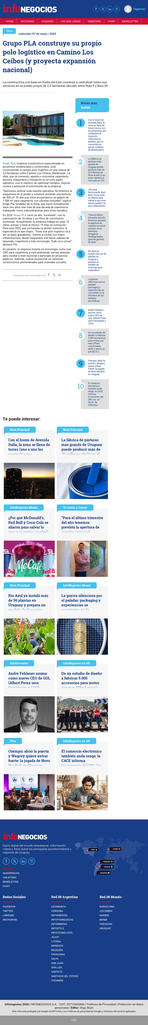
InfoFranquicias (62, 919)
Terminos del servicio (114, 1011)
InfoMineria (59, 924)
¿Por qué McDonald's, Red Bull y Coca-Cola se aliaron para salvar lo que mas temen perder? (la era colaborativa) (97, 197)
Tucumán (57, 980)
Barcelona (107, 906)
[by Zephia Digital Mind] (74, 1020)
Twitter (8, 911)
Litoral (56, 941)
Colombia (106, 911)
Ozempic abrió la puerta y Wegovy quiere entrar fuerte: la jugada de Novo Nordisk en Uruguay (96, 367)
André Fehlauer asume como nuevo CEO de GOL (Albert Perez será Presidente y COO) (97, 317)
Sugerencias (11, 873)
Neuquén (57, 950)
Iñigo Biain (86, 1007)
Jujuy (55, 937)
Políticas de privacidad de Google (84, 1011)
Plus (9, 31)
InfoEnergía (59, 915)
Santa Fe (56, 971)
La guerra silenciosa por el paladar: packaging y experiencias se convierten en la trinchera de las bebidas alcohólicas (96, 290)
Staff (111, 21)
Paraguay (106, 924)
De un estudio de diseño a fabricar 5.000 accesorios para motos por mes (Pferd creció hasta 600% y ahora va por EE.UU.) (97, 342)
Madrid (104, 915)
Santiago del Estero (64, 976)
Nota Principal (20, 430)
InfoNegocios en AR (76, 663)
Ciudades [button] (47, 21)
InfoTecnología (62, 932)
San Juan (57, 963)
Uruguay (105, 928)
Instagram (10, 919)
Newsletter (130, 21)
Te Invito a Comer (75, 507)
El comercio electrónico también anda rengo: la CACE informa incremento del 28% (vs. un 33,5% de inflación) (95, 394)
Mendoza (57, 945)
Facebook (9, 906)
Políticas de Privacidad (101, 1004)
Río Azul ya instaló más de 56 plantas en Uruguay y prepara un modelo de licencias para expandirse (97, 260)
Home (10, 21)
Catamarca (58, 906)
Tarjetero (94, 21)
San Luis (56, 967)
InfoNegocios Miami (24, 507)
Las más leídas (70, 21)
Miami (103, 919)
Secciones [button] (27, 21)
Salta (54, 958)
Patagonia (58, 954)
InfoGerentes (19, 663)
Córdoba (57, 911)
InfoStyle (57, 928)
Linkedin (8, 915)
